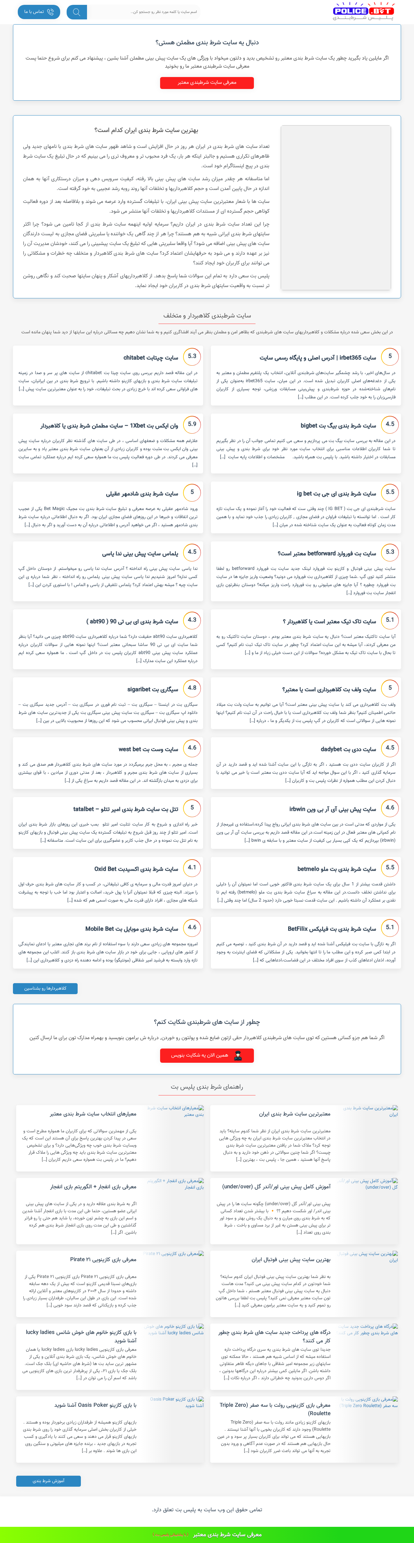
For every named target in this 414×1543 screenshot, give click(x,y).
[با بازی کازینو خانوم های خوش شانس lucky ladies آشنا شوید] (172, 1357)
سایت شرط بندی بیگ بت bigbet (338, 426)
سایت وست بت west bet (148, 749)
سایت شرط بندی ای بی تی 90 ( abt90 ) (132, 622)
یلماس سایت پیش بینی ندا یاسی (140, 554)
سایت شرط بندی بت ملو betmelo (337, 869)
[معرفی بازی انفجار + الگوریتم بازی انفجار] (172, 1211)
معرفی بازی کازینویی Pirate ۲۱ (103, 1260)
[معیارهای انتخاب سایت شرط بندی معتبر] (172, 1138)
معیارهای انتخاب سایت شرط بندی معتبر (93, 1114)
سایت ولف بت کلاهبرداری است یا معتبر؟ (329, 689)
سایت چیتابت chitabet (151, 358)
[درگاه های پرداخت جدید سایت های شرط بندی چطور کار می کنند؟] (366, 1357)
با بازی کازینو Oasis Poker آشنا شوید (95, 1405)
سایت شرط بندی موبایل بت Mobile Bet (131, 929)
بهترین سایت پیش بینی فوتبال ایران (291, 1260)
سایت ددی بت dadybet (348, 749)
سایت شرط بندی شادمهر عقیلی (142, 494)
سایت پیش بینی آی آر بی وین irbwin (332, 809)
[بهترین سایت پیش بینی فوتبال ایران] (366, 1284)
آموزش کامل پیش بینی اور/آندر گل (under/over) (276, 1187)
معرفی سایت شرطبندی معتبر (207, 83)
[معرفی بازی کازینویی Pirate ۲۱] (172, 1284)
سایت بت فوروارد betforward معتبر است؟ (327, 554)
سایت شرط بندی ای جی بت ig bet (336, 494)
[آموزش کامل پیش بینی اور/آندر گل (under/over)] (366, 1211)
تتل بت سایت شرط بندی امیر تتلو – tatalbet (125, 809)
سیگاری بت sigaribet (152, 689)
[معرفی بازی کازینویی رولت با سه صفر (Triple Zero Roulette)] (366, 1429)
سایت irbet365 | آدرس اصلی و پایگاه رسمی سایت (318, 358)
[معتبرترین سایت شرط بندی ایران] (366, 1138)
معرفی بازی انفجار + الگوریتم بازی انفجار (93, 1187)
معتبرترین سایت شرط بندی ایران (295, 1114)
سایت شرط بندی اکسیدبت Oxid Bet (136, 869)
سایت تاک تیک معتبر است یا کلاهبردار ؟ (329, 622)
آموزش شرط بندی (48, 1481)
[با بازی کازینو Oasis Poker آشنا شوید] (172, 1429)
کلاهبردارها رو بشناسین (45, 988)
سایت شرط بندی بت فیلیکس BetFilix (332, 929)
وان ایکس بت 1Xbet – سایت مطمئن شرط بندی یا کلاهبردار (109, 426)
